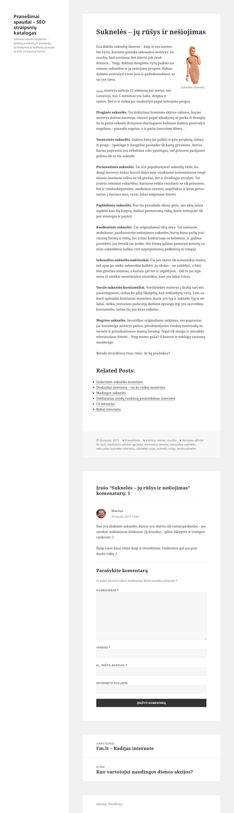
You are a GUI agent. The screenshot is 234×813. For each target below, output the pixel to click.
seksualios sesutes (156, 444)
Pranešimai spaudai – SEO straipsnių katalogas (29, 24)
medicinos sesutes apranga (125, 444)
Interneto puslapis (112, 683)
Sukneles (99, 91)
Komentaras (107, 590)
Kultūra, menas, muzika (161, 440)
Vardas (103, 647)
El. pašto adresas (111, 665)
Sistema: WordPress (109, 804)
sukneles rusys (145, 448)
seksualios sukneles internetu (115, 448)
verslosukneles (186, 448)
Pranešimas (132, 440)
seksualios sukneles (183, 444)
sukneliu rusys (166, 448)
